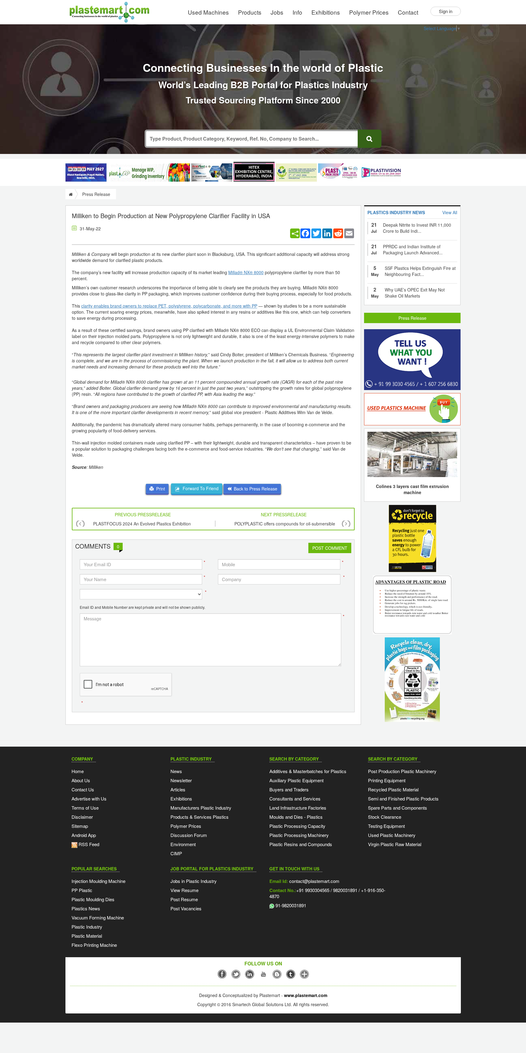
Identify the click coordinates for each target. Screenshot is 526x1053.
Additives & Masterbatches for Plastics (307, 771)
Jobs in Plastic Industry (193, 881)
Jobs (277, 12)
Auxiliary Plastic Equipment (296, 780)
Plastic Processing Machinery (299, 835)
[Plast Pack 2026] (338, 172)
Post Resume (184, 899)
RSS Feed (88, 844)
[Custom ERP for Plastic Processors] (149, 172)
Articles (177, 789)
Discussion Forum (188, 835)
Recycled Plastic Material (393, 789)
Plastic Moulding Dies (93, 899)
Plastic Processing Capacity (297, 826)
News (176, 771)
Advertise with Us (89, 798)
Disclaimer (82, 817)
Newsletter (181, 780)
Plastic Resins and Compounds (300, 844)
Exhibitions (325, 12)
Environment (183, 844)
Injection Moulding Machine (98, 881)
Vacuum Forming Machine (98, 917)
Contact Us (83, 789)
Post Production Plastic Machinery (402, 771)
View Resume (184, 890)
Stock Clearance (384, 817)
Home (78, 771)
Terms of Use (85, 807)
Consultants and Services (295, 798)
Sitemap (80, 826)
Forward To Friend (199, 488)
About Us (81, 780)
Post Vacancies (186, 908)
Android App (84, 835)
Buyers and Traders (289, 789)
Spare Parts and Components (397, 807)
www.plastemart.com (305, 995)
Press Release (412, 318)
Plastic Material (87, 936)
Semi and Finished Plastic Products (403, 798)
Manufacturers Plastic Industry (200, 807)
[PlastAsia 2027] (86, 172)
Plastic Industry (87, 926)
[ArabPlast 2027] (211, 172)
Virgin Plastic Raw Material (394, 844)
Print (159, 489)
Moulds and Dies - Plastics (296, 817)
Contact (408, 12)
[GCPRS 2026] (296, 172)
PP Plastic (82, 890)
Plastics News (86, 908)
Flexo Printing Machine (94, 945)
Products (249, 12)
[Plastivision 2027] (381, 173)
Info (297, 12)
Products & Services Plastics (199, 817)
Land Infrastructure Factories (297, 807)
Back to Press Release (254, 489)
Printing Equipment (386, 780)
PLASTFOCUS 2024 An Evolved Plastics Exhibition (142, 524)
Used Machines (208, 12)
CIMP (176, 853)
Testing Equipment (386, 826)
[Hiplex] (254, 172)
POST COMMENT (329, 548)
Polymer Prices (369, 12)
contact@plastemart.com (313, 881)
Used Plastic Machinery (392, 835)
